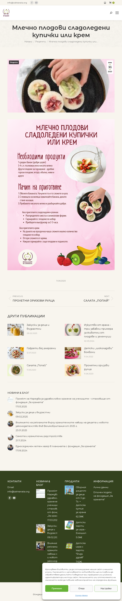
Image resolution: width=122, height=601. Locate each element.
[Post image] (15, 330)
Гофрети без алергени (41, 348)
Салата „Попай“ (37, 365)
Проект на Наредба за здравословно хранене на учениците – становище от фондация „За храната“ (63, 400)
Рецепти (14, 62)
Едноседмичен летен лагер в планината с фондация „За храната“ (56, 446)
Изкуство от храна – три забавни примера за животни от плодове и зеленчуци (98, 331)
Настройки (106, 588)
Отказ (81, 588)
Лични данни (81, 595)
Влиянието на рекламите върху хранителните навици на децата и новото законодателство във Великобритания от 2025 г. (62, 424)
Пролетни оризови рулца (96, 367)
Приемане (57, 588)
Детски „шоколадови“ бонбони (98, 350)
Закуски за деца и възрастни (38, 327)
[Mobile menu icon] (117, 13)
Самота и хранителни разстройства (39, 436)
